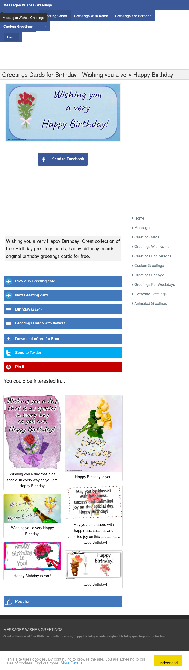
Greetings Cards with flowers (40, 323)
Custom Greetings (148, 265)
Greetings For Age (148, 275)
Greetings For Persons (152, 256)
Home (138, 218)
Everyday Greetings (150, 293)
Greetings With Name (151, 246)
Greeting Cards (146, 237)
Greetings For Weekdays (154, 284)
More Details (72, 663)
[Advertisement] (94, 52)
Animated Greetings (150, 303)
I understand (168, 660)
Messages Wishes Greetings (27, 5)
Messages (142, 227)
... (41, 26)
